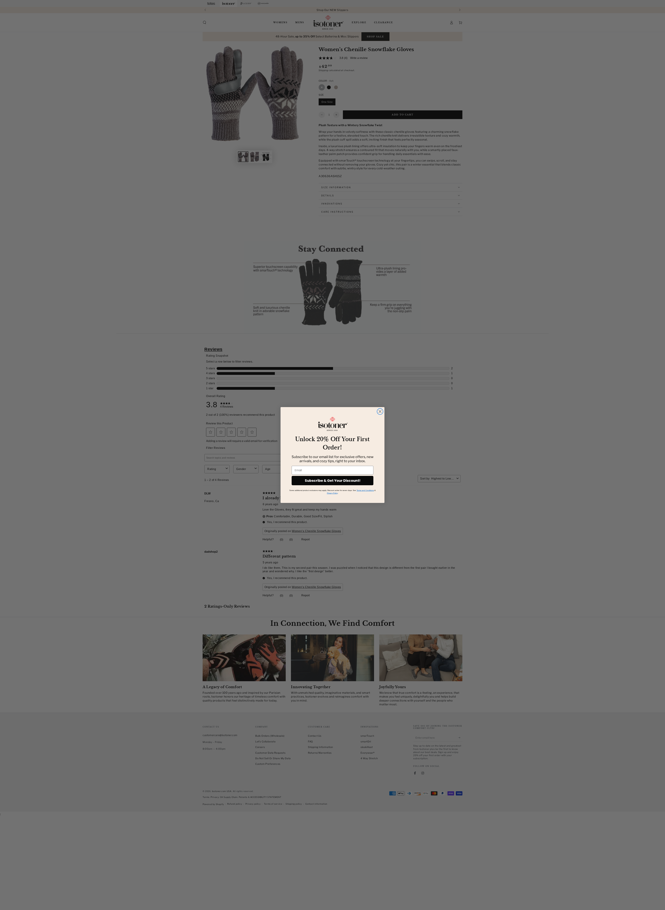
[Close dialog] (380, 411)
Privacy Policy (332, 493)
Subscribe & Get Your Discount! (332, 480)
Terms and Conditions (365, 490)
